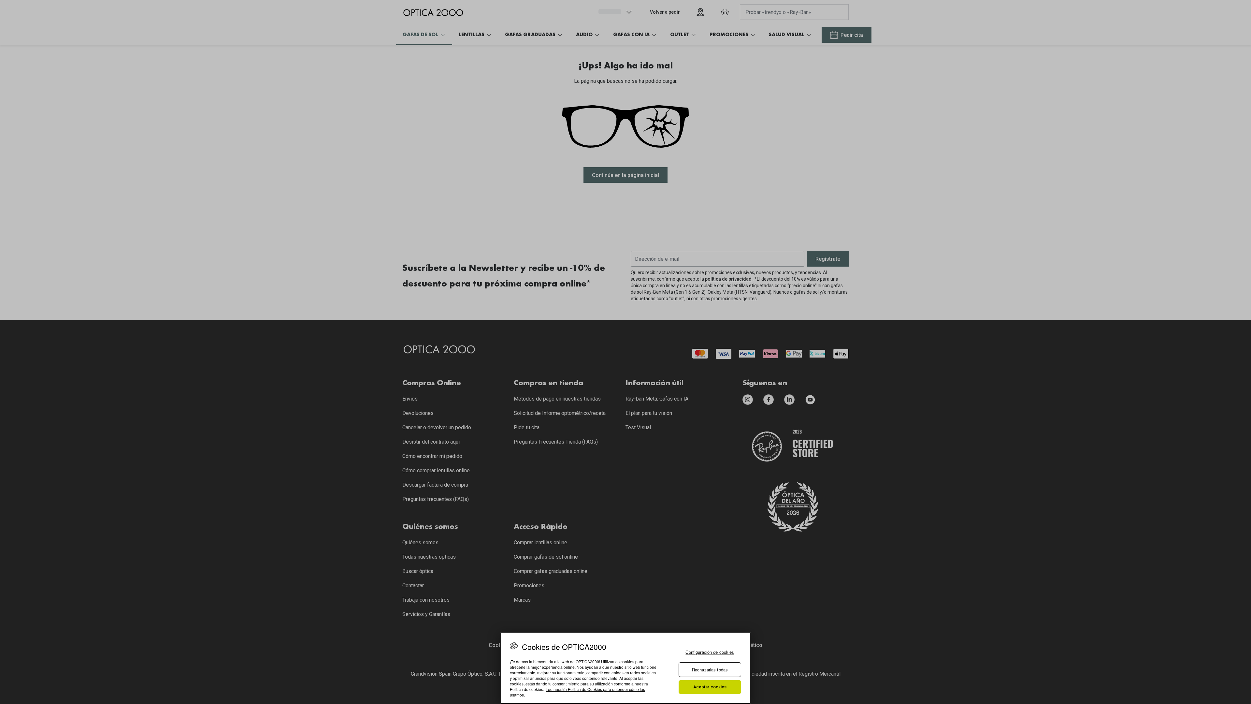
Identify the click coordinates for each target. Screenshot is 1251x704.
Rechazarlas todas (710, 670)
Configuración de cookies (709, 652)
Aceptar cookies (710, 686)
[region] (625, 668)
